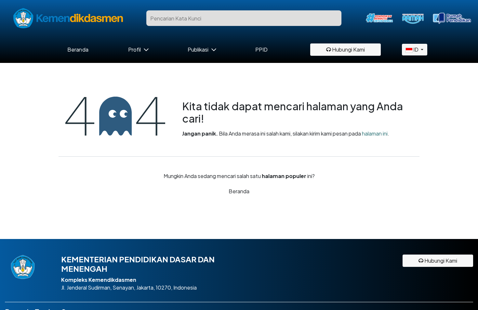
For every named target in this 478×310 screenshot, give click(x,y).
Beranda (77, 49)
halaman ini (375, 133)
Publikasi (198, 49)
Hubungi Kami (348, 49)
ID (415, 49)
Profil (134, 49)
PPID (261, 49)
